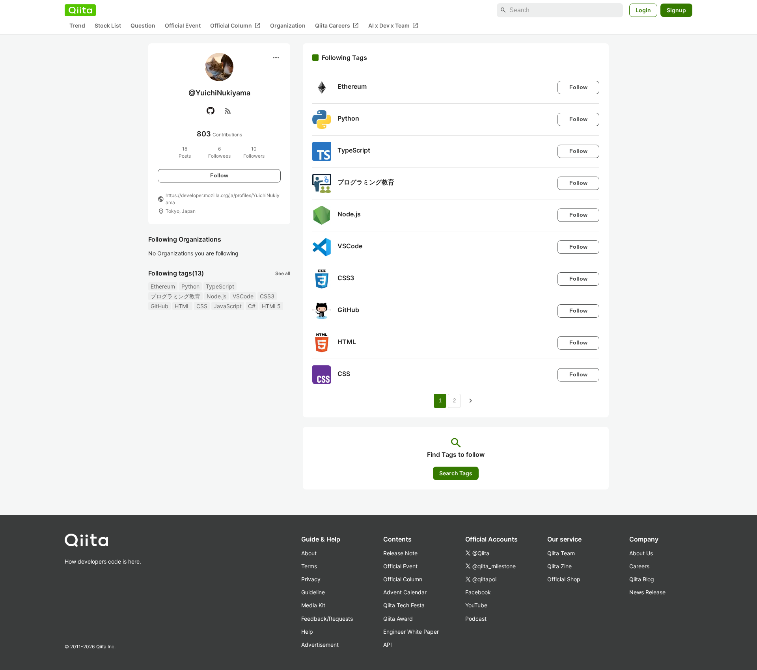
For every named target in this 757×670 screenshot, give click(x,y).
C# (251, 306)
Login (643, 10)
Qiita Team (561, 553)
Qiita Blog (641, 579)
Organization (288, 25)
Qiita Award (398, 618)
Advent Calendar (405, 592)
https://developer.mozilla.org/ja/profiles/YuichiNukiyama (223, 198)
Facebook (478, 592)
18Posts (185, 152)
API (387, 644)
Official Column (235, 26)
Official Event (183, 25)
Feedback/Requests (327, 618)
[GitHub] (210, 110)
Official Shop (563, 579)
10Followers (254, 152)
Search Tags (455, 473)
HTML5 (271, 306)
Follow (219, 175)
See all (282, 273)
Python (190, 286)
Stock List (108, 25)
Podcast (476, 618)
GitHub (159, 306)
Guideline (313, 592)
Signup (676, 10)
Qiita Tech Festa (404, 605)
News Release (647, 592)
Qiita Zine (559, 566)
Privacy (311, 579)
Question (143, 25)
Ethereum (163, 286)
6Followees (219, 152)
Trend (77, 25)
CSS (201, 306)
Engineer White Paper (411, 631)
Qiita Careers (337, 26)
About (309, 553)
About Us (641, 553)
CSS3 (267, 296)
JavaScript (228, 306)
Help (307, 631)
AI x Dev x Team (393, 26)
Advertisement (320, 644)
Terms (309, 566)
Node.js (216, 296)
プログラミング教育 (175, 296)
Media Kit (313, 605)
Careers (639, 566)
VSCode (243, 296)
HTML (182, 306)
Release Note (400, 553)
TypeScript (220, 286)
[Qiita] (80, 10)
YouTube (476, 605)
